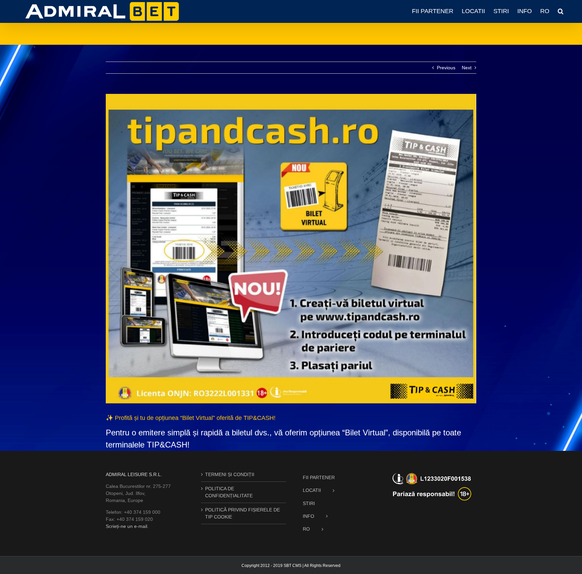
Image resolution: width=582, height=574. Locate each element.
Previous (446, 67)
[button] (560, 11)
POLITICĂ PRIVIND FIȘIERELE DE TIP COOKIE (242, 513)
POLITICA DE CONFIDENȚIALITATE (229, 492)
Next (467, 67)
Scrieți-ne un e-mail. (127, 526)
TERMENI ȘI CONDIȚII (229, 474)
